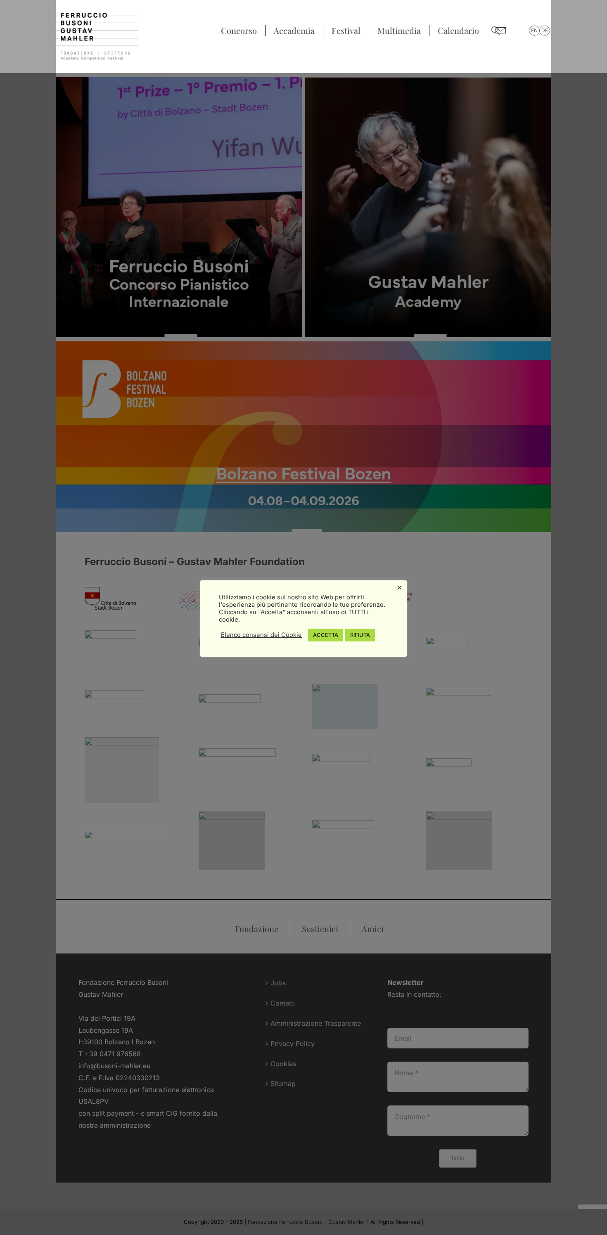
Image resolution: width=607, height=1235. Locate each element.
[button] (495, 30)
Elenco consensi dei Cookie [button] (261, 635)
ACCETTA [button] (325, 635)
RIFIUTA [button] (360, 635)
